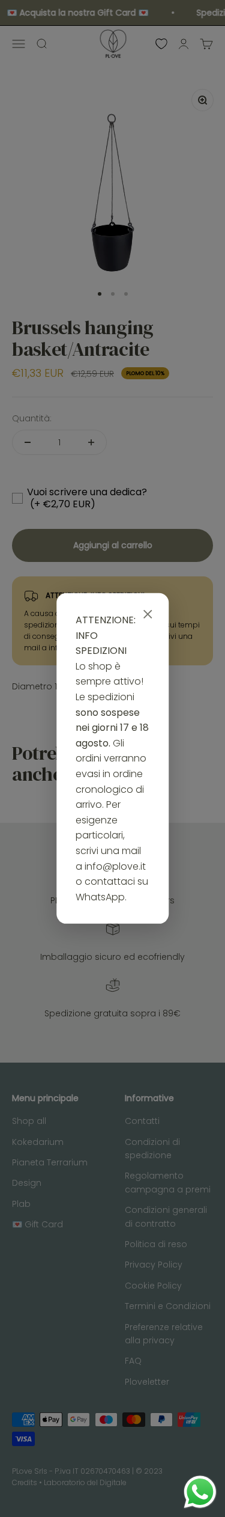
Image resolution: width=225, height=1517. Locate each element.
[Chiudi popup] (148, 614)
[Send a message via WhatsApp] (200, 1492)
